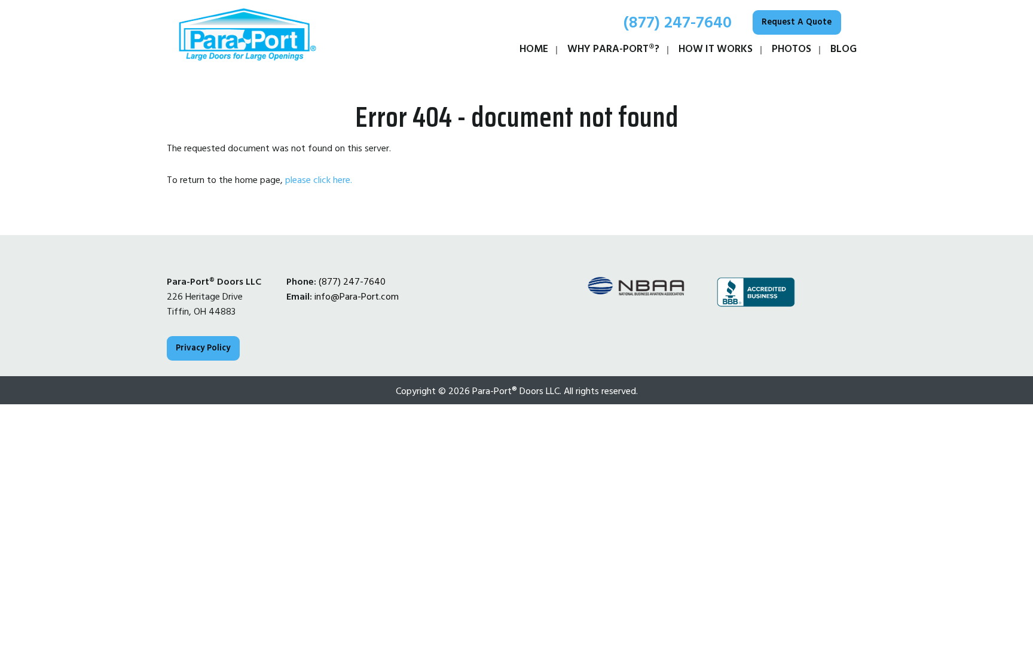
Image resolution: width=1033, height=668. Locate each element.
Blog (843, 49)
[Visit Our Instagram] (353, 327)
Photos (791, 49)
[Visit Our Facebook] (295, 327)
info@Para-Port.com (356, 296)
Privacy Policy (203, 348)
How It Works (716, 49)
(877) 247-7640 (675, 22)
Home (533, 49)
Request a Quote (797, 22)
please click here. (318, 180)
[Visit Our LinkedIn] (315, 327)
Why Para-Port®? (613, 49)
